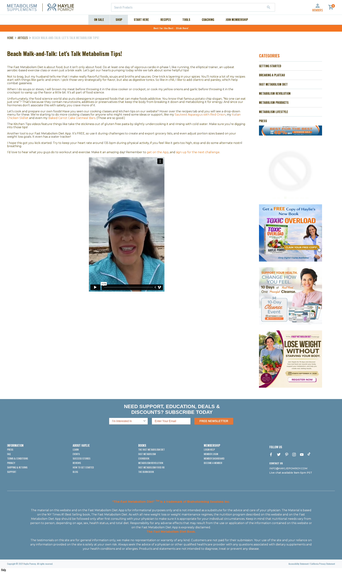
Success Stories (81, 458)
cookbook (143, 458)
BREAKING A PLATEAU (272, 75)
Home (10, 37)
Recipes (165, 19)
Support (11, 472)
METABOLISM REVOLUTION (275, 93)
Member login (211, 454)
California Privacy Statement (322, 563)
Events (76, 454)
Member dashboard (214, 458)
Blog (75, 472)
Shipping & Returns (17, 467)
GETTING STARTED (270, 66)
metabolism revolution (150, 463)
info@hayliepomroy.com (288, 468)
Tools (186, 19)
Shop (119, 19)
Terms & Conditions (17, 458)
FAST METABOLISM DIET (273, 84)
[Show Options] (144, 421)
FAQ (9, 454)
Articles (23, 37)
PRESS (263, 121)
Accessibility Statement (299, 563)
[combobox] (193, 7)
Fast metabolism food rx (151, 467)
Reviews (77, 463)
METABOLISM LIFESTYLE (273, 112)
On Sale (99, 19)
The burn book (146, 472)
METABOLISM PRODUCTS (274, 102)
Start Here (141, 19)
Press (10, 449)
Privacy (11, 463)
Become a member (213, 463)
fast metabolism (147, 454)
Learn (76, 449)
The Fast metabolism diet (151, 449)
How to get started (83, 467)
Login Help (209, 449)
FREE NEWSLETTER (214, 421)
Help (3, 570)
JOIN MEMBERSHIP (237, 19)
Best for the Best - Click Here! (171, 28)
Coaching (208, 19)
